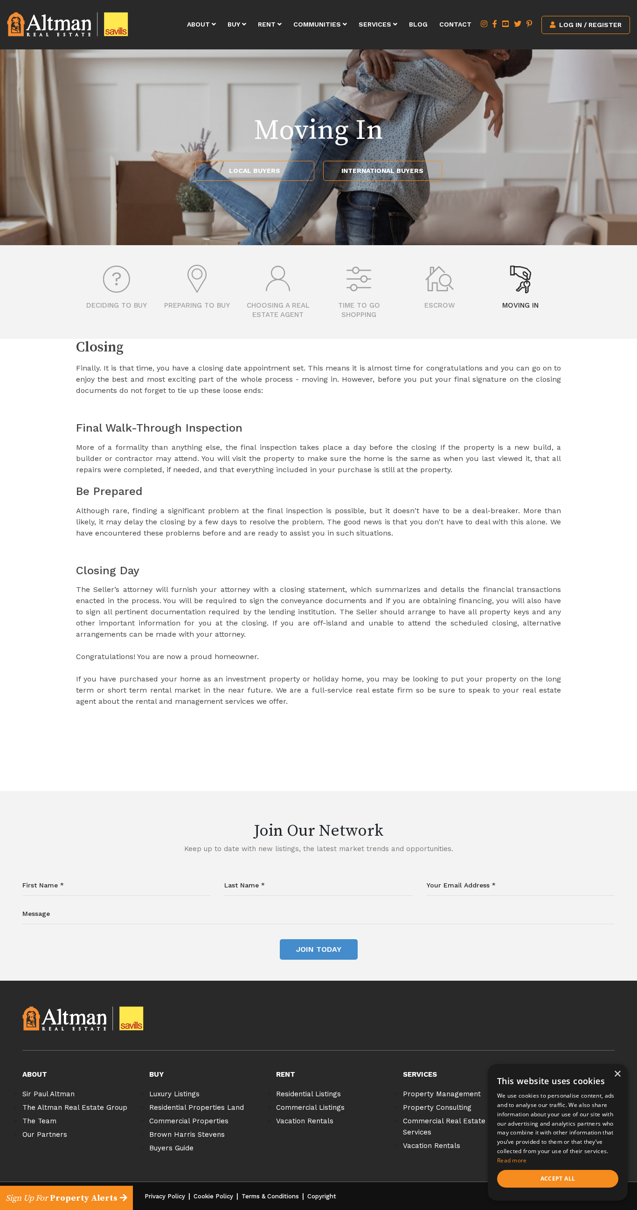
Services (376, 24)
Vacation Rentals (304, 1121)
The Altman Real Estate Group (74, 1107)
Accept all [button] (557, 1178)
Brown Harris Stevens (187, 1134)
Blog (418, 24)
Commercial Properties (188, 1121)
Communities (318, 24)
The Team (39, 1121)
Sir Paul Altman (48, 1094)
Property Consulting (437, 1107)
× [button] (617, 1074)
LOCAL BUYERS (254, 170)
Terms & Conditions (270, 1196)
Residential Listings (308, 1094)
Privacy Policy (165, 1196)
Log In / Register (589, 24)
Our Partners (44, 1134)
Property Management (442, 1094)
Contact (455, 24)
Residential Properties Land (196, 1107)
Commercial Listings (310, 1107)
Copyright (321, 1196)
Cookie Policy (213, 1196)
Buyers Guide (171, 1148)
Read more (512, 1160)
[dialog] (558, 1132)
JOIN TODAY (318, 949)
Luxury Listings (174, 1094)
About (199, 24)
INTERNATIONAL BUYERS (382, 170)
